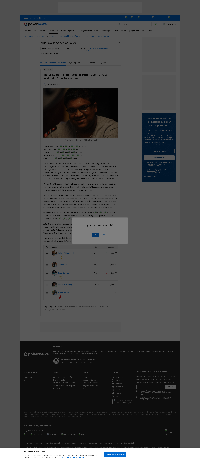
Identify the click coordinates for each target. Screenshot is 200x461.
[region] (100, 454)
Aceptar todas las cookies (115, 454)
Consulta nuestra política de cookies (73, 457)
